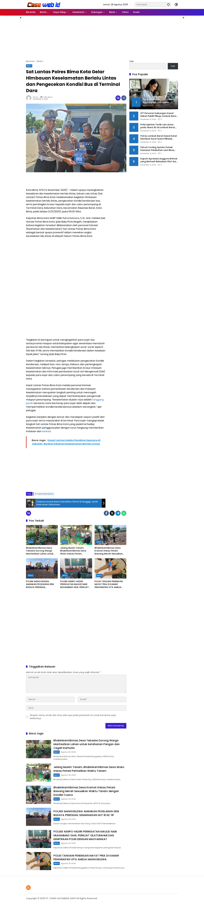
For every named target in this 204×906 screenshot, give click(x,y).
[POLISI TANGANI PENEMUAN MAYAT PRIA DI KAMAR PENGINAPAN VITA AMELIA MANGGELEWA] (110, 568)
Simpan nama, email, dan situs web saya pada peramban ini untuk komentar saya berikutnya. (73, 717)
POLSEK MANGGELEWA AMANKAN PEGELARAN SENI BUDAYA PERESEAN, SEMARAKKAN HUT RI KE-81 (40, 584)
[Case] (44, 4)
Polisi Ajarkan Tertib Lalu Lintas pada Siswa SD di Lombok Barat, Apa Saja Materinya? (157, 126)
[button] (168, 4)
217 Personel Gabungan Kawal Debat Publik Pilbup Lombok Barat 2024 (158, 115)
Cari (131, 61)
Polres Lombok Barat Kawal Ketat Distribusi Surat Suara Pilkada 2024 (158, 137)
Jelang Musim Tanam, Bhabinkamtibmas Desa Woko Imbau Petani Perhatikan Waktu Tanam (74, 551)
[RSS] (28, 887)
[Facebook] (106, 513)
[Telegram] (118, 513)
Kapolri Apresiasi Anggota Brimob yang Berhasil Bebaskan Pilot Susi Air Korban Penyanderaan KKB (158, 160)
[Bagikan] (123, 97)
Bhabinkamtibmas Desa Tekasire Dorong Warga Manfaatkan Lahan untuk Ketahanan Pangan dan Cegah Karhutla (39, 551)
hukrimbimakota (45, 493)
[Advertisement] (192, 60)
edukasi (46, 431)
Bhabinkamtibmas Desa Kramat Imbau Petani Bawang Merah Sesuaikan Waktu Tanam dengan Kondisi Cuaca (109, 551)
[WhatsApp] (123, 513)
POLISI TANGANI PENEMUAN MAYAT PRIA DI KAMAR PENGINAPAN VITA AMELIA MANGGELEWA (109, 584)
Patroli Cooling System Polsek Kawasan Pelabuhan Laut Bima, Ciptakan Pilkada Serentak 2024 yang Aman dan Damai (157, 149)
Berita (29, 66)
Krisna (35, 97)
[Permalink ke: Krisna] (29, 98)
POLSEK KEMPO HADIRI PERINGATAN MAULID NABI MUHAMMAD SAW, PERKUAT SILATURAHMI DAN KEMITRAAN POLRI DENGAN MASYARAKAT (76, 584)
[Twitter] (112, 513)
